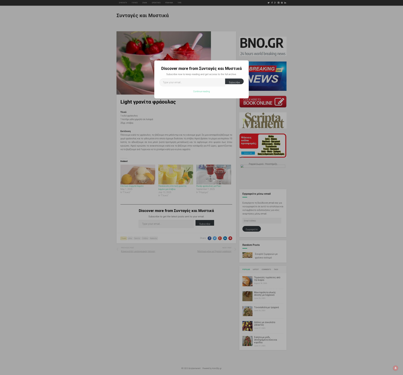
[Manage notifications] (395, 368)
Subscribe (234, 82)
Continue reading (201, 91)
